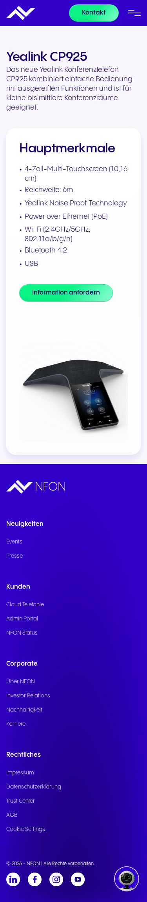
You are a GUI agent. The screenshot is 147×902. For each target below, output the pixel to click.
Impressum (20, 773)
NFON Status (22, 633)
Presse (14, 556)
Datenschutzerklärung (33, 787)
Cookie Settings (25, 829)
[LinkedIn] (13, 879)
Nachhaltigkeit (24, 710)
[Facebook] (35, 879)
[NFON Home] (20, 13)
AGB (12, 815)
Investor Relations (28, 696)
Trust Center (20, 801)
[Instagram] (56, 879)
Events (14, 542)
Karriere (15, 724)
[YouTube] (78, 879)
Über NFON (20, 681)
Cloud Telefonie (25, 604)
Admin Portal (22, 619)
